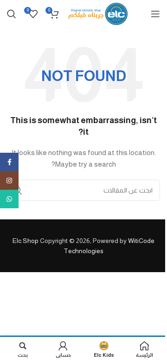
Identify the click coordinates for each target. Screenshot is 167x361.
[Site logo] (98, 13)
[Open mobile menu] (155, 14)
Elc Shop (26, 240)
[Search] (11, 14)
